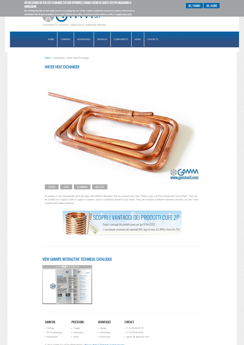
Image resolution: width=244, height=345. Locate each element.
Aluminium (82, 187)
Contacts (152, 39)
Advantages (83, 39)
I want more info (123, 14)
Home (51, 39)
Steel (66, 187)
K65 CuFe (99, 187)
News (138, 39)
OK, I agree (211, 5)
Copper (51, 187)
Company (66, 39)
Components (121, 39)
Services (102, 39)
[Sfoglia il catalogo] (67, 284)
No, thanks (194, 5)
